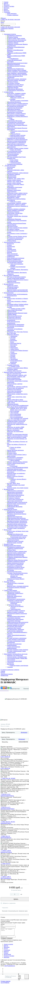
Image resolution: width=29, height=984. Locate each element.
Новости (6, 951)
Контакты (6, 7)
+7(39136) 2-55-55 (5, 794)
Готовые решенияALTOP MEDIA (5, 981)
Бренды (6, 3)
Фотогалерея (7, 954)
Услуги (6, 948)
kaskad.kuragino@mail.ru (7, 795)
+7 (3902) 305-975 (5, 863)
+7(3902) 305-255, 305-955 (8, 821)
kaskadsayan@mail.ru (6, 852)
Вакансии (6, 10)
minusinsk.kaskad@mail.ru (7, 808)
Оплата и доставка (9, 6)
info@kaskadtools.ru (6, 837)
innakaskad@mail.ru (6, 823)
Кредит (6, 9)
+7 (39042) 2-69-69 (6, 850)
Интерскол (24, 732)
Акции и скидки (8, 944)
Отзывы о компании (12, 15)
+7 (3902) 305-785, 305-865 (8, 778)
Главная (6, 2)
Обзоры (6, 953)
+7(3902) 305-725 (5, 836)
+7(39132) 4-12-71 (5, 807)
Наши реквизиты (12, 13)
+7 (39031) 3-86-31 (6, 876)
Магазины (7, 5)
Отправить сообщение (6, 938)
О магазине (7, 12)
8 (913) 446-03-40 (5, 756)
